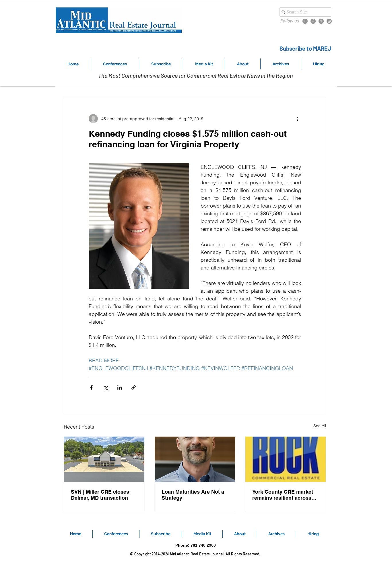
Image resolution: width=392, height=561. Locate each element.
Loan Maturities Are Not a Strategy (193, 495)
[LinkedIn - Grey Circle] (305, 21)
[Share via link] (133, 387)
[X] (321, 21)
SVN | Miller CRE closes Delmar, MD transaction (100, 495)
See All (319, 425)
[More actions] (297, 118)
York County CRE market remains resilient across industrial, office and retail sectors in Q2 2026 (284, 495)
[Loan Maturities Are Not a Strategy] (195, 459)
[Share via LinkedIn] (119, 387)
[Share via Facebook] (91, 387)
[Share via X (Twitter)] (105, 387)
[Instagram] (329, 21)
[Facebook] (313, 21)
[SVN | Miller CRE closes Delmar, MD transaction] (104, 459)
